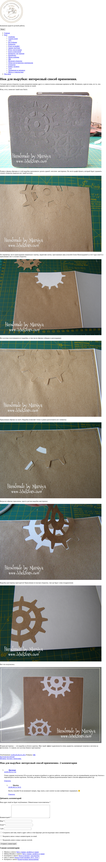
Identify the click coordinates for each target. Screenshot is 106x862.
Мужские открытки (15, 61)
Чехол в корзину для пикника (29, 856)
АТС (10, 40)
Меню (2, 29)
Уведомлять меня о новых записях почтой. (17, 840)
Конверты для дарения (16, 53)
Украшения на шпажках (16, 70)
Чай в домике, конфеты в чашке (27, 852)
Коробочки (12, 55)
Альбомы (11, 37)
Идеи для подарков (15, 50)
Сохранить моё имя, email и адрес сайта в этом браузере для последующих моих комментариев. (36, 832)
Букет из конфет (14, 46)
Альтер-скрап (13, 38)
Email (2, 825)
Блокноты (11, 44)
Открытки (12, 65)
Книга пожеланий (14, 52)
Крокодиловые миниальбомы (28, 859)
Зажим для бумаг (14, 48)
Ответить (7, 781)
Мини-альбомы (13, 57)
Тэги (10, 68)
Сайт (2, 829)
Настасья (12, 770)
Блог (5, 35)
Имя (2, 821)
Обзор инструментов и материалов (20, 63)
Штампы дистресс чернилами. (10, 758)
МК (9, 59)
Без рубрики (12, 42)
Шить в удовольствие (15, 72)
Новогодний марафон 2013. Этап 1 (27, 857)
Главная (7, 33)
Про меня (7, 74)
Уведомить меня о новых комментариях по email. (19, 836)
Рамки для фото (13, 66)
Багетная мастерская (7, 757)
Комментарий (5, 817)
